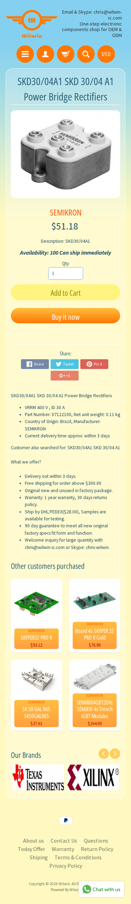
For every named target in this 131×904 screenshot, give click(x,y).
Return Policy (97, 848)
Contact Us (64, 840)
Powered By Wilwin (66, 889)
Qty (65, 263)
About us (33, 840)
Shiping (39, 857)
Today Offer (31, 848)
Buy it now (66, 316)
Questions (96, 840)
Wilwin (64, 883)
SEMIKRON (65, 212)
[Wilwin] (32, 23)
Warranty (63, 848)
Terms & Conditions (78, 857)
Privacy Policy (65, 865)
